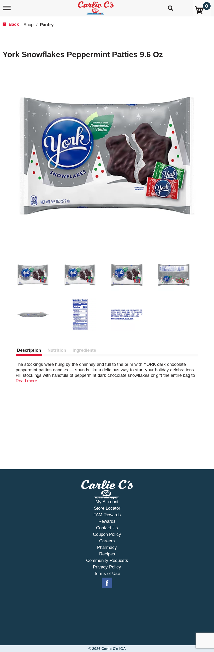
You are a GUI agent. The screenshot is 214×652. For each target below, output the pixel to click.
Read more (26, 380)
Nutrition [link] (56, 350)
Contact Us (107, 527)
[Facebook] (107, 583)
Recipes (107, 553)
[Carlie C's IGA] (96, 6)
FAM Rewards (107, 514)
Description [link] (29, 350)
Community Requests (107, 560)
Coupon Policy (107, 534)
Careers (107, 540)
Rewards (107, 521)
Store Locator (107, 508)
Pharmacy (107, 547)
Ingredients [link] (84, 350)
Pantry (47, 24)
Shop (28, 24)
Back (13, 24)
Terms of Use (107, 573)
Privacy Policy (107, 567)
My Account (107, 501)
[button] (33, 275)
